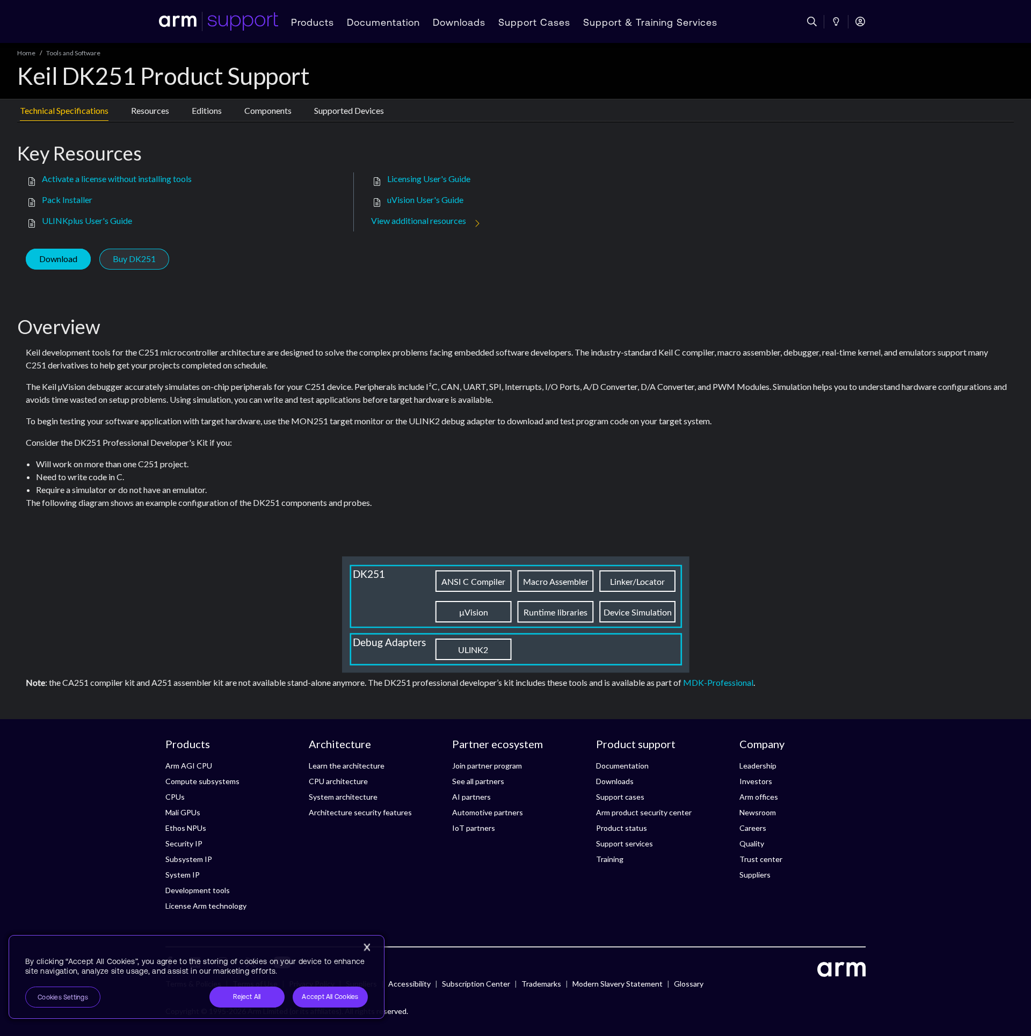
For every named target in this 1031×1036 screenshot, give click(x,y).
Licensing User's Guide (428, 178)
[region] (196, 977)
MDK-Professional (718, 682)
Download (58, 258)
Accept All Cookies (330, 997)
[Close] (367, 947)
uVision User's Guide (425, 199)
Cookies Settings (63, 997)
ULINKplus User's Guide (87, 220)
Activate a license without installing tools (117, 178)
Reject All (246, 997)
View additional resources (418, 220)
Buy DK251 (134, 258)
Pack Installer (67, 199)
